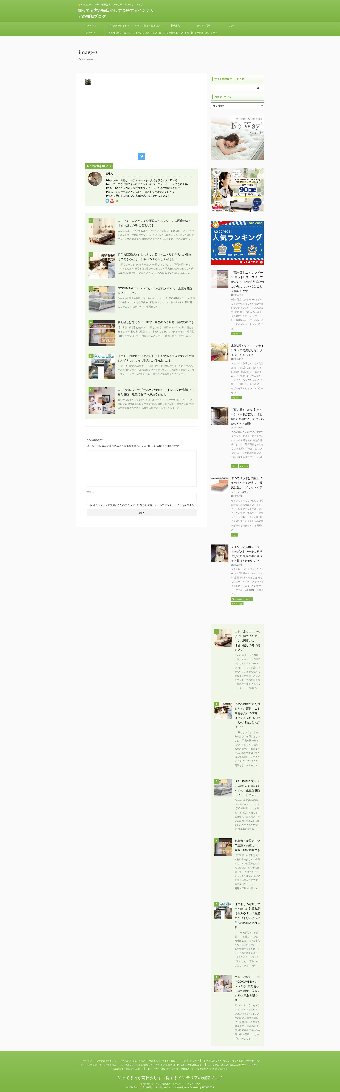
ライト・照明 (204, 25)
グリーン (90, 32)
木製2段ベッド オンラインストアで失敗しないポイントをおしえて (247, 350)
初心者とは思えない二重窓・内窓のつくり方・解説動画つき (156, 322)
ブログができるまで (118, 25)
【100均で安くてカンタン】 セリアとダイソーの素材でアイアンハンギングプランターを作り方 (118, 33)
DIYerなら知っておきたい (147, 25)
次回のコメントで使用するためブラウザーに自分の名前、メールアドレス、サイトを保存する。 (143, 505)
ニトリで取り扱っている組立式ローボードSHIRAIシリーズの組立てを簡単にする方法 (175, 33)
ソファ (231, 25)
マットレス (90, 25)
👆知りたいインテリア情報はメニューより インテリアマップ (170, 1083)
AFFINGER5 (208, 1087)
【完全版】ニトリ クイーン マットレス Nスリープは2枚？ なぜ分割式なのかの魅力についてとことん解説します (247, 281)
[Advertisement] (141, 118)
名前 (90, 491)
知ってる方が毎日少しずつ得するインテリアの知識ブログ (170, 1077)
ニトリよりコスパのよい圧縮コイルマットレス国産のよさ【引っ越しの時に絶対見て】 (147, 33)
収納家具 (175, 25)
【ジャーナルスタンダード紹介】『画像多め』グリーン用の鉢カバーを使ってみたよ (203, 33)
